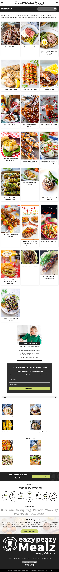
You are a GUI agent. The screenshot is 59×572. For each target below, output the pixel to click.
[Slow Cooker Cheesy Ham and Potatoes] (15, 409)
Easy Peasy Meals (29, 3)
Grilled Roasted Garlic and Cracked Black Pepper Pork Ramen (49, 53)
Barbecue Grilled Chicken (30, 266)
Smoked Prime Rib (30, 47)
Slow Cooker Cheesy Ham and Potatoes (12, 416)
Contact (17, 558)
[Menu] (2, 3)
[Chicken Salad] (15, 460)
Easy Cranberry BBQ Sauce (49, 124)
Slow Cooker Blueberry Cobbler (38, 416)
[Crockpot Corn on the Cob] (15, 425)
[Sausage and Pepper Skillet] (15, 446)
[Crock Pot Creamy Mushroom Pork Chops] (43, 425)
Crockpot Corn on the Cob (9, 432)
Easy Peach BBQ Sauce (10, 124)
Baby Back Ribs (49, 89)
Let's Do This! (41, 476)
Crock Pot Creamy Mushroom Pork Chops (41, 432)
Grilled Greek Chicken (10, 89)
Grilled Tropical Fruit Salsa (49, 241)
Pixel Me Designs (47, 570)
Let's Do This (29, 531)
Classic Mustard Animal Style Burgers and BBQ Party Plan (10, 281)
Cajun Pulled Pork (10, 47)
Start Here (25, 558)
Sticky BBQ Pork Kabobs (30, 89)
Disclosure (35, 558)
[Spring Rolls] (43, 460)
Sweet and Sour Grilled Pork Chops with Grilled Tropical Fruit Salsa (30, 243)
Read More (24, 357)
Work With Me (33, 357)
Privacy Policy (46, 558)
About (10, 558)
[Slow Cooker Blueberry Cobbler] (43, 409)
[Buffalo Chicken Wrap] (43, 446)
